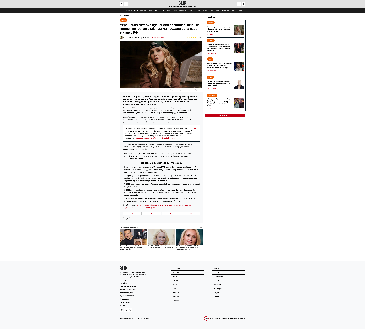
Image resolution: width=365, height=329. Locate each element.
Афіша (175, 11)
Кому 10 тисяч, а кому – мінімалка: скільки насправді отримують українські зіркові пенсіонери (219, 66)
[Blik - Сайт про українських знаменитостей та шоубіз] (124, 270)
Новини (176, 301)
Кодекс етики (124, 299)
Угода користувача (126, 293)
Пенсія (210, 59)
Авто (211, 11)
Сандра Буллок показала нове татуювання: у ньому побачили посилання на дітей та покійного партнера (218, 47)
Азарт (240, 11)
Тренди (176, 305)
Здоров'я (182, 11)
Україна (204, 11)
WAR (136, 11)
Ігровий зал (124, 283)
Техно (217, 11)
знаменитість (212, 95)
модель (210, 77)
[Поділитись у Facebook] (132, 213)
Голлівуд (210, 40)
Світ (198, 11)
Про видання (124, 280)
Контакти (123, 305)
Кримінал (225, 11)
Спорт (150, 11)
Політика (129, 11)
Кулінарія (191, 11)
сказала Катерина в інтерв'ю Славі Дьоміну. (155, 138)
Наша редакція (125, 302)
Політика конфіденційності (129, 286)
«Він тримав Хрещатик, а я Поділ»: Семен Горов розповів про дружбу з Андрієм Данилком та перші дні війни (220, 102)
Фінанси (143, 11)
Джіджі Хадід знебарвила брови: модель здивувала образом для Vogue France (219, 84)
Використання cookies (128, 289)
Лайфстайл (166, 11)
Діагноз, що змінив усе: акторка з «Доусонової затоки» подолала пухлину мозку (219, 29)
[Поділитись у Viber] (190, 213)
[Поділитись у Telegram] (171, 213)
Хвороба (210, 22)
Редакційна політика (127, 296)
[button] (121, 4)
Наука (233, 11)
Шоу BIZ (157, 11)
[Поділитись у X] (151, 213)
